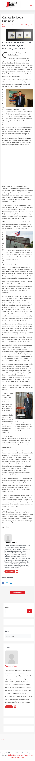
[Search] (29, 611)
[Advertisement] (17, 165)
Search (7, 607)
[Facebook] (3, 582)
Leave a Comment (7, 25)
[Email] (17, 571)
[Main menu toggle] (30, 4)
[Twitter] (7, 582)
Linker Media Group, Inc (15, 755)
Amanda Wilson (10, 542)
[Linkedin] (11, 582)
